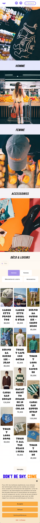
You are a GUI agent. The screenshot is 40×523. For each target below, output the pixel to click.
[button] (37, 481)
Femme (26, 273)
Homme (14, 273)
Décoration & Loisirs (12, 279)
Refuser (20, 510)
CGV (17, 520)
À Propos (22, 520)
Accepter (20, 504)
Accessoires (31, 279)
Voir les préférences (20, 515)
